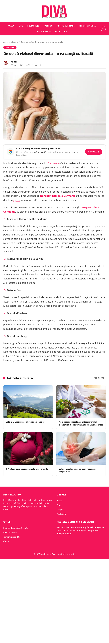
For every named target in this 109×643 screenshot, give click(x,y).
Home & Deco (44, 31)
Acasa (11, 26)
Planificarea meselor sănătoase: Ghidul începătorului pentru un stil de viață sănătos (81, 423)
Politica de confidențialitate (15, 528)
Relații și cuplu (87, 26)
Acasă (6, 42)
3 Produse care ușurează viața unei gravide (27, 468)
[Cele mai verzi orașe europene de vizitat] (28, 401)
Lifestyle (14, 42)
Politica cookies (10, 532)
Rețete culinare (66, 26)
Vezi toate (99, 378)
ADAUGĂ (93, 151)
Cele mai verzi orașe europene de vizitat (25, 421)
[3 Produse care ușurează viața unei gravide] (28, 448)
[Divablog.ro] (54, 11)
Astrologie (61, 31)
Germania (53, 163)
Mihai (14, 61)
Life (21, 26)
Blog (59, 505)
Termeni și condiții (11, 536)
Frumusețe (33, 26)
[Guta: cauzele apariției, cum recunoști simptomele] (81, 448)
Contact (6, 541)
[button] (103, 28)
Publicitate (61, 514)
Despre (60, 509)
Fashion (48, 26)
